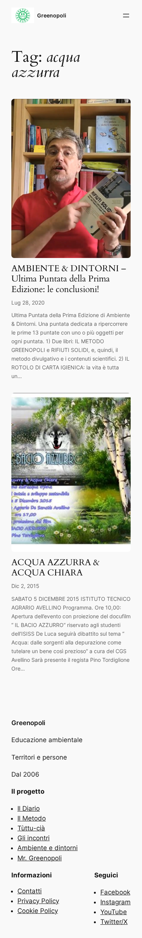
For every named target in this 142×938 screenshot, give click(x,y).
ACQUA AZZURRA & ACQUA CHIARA (55, 568)
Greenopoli (51, 15)
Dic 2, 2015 (25, 586)
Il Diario (28, 808)
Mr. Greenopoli (39, 858)
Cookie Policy (37, 911)
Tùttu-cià (31, 828)
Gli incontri (33, 838)
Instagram (115, 902)
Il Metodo (31, 818)
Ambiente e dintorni (47, 848)
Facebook (115, 892)
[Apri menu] (126, 15)
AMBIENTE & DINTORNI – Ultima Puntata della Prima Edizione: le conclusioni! (68, 279)
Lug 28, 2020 (28, 302)
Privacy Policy (38, 901)
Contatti (29, 891)
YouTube (113, 912)
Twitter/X (114, 921)
